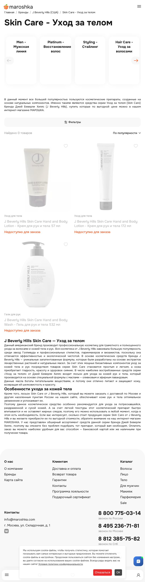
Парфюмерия (130, 497)
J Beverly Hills (87, 349)
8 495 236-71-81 (118, 526)
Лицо (124, 474)
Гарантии (59, 480)
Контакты (59, 486)
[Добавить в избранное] (66, 146)
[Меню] (6, 575)
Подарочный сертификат (71, 497)
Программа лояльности (70, 491)
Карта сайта (13, 480)
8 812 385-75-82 (119, 539)
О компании (13, 469)
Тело (123, 480)
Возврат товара (64, 474)
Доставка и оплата (66, 469)
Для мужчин (129, 486)
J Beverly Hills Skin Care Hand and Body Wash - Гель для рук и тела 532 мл (35, 322)
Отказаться (102, 572)
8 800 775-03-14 (119, 513)
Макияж (126, 491)
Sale (123, 503)
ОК (118, 572)
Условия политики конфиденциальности (60, 564)
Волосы (126, 469)
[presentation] (9, 60)
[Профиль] (138, 575)
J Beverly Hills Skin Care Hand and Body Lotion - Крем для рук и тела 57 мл (35, 223)
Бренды (10, 474)
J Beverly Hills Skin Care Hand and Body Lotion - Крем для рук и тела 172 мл (105, 223)
